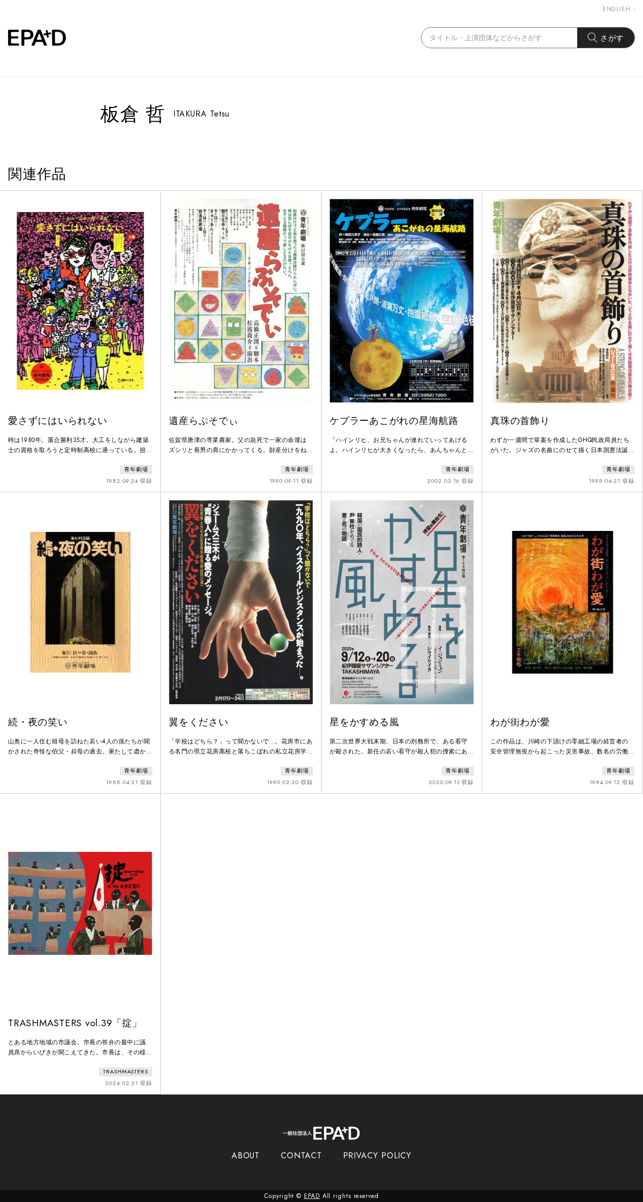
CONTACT (301, 1155)
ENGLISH (616, 9)
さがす (612, 38)
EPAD (312, 1195)
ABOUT (246, 1155)
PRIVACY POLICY (377, 1155)
